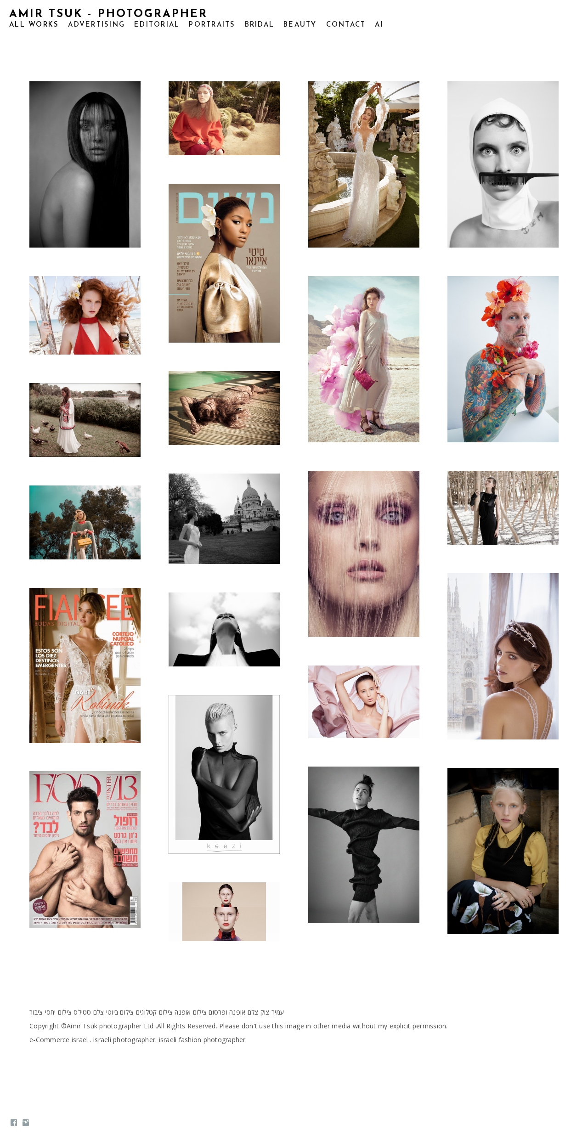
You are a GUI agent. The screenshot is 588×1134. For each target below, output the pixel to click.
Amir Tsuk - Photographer (108, 14)
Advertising (96, 25)
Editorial (157, 25)
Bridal (260, 25)
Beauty (300, 25)
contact (346, 25)
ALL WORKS (34, 25)
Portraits (212, 25)
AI (379, 25)
